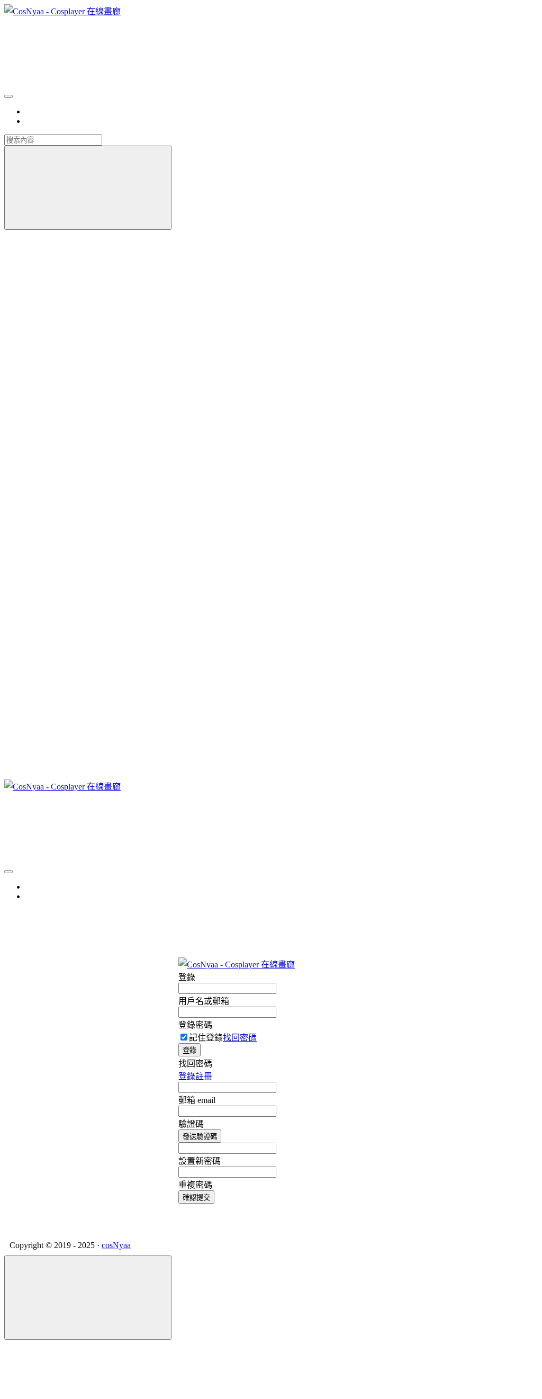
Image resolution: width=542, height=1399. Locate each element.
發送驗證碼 (200, 1137)
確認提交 (196, 1197)
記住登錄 (206, 1037)
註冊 (203, 1076)
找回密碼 (240, 1037)
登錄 (189, 1050)
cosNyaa (116, 1245)
